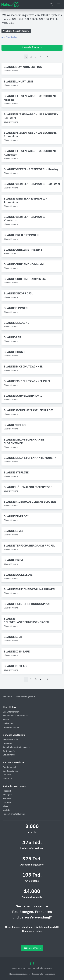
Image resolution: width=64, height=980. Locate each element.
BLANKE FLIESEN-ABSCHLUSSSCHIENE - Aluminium (31, 134)
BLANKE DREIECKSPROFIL (21, 235)
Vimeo (5, 806)
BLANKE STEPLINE (16, 472)
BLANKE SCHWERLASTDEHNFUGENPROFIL (27, 620)
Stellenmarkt (9, 755)
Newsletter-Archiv (11, 727)
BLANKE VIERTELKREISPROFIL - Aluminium (25, 200)
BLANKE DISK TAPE (17, 651)
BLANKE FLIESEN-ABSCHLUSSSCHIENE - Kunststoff (31, 153)
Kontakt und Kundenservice (15, 716)
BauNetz (7, 775)
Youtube (6, 810)
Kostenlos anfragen (32, 948)
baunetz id (7, 779)
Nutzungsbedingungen (19, 974)
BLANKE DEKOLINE (16, 323)
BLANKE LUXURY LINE (18, 81)
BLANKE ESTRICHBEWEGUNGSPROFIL (29, 589)
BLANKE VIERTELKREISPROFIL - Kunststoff (25, 219)
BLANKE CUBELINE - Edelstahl (24, 264)
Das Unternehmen (11, 712)
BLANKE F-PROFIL (16, 308)
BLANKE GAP (12, 337)
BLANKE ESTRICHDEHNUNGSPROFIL (28, 604)
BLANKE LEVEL (13, 531)
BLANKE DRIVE (14, 560)
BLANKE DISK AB (15, 666)
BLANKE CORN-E (15, 352)
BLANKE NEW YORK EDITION (23, 67)
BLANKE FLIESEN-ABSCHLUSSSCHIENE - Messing (31, 98)
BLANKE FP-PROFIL (17, 516)
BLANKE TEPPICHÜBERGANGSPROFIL (29, 545)
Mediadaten (8, 723)
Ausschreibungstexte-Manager (16, 747)
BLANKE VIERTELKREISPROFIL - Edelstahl (32, 184)
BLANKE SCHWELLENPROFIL (23, 395)
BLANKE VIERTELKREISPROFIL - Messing (31, 169)
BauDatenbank (9, 767)
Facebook (7, 791)
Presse (6, 720)
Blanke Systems (15, 31)
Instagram (7, 795)
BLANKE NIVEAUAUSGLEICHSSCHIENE (30, 501)
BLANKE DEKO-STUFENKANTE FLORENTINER (24, 441)
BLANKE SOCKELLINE (18, 574)
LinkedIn (7, 803)
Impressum (50, 974)
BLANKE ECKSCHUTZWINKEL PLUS (27, 381)
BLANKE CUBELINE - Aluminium (25, 279)
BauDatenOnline (10, 771)
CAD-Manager (9, 751)
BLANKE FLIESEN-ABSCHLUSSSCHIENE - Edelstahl (31, 116)
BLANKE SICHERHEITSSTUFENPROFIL (29, 410)
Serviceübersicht (10, 740)
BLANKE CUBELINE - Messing (23, 249)
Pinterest (7, 799)
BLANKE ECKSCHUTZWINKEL (23, 366)
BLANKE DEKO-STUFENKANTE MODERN (30, 458)
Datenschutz (37, 974)
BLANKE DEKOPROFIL (18, 293)
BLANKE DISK (13, 637)
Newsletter (8, 743)
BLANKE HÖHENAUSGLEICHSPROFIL (28, 487)
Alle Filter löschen (9, 37)
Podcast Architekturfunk (14, 814)
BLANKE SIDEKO (15, 425)
